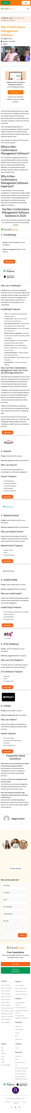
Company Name (7, 913)
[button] (27, 8)
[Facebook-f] (11, 1107)
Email (5, 899)
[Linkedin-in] (19, 1107)
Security (24, 1102)
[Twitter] (15, 1107)
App (10, 18)
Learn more (7, 432)
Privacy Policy (17, 1102)
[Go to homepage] (7, 8)
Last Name (6, 892)
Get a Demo (9, 262)
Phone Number (7, 906)
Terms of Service (8, 1102)
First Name (6, 885)
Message (6, 921)
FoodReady (4, 18)
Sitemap (15, 1103)
